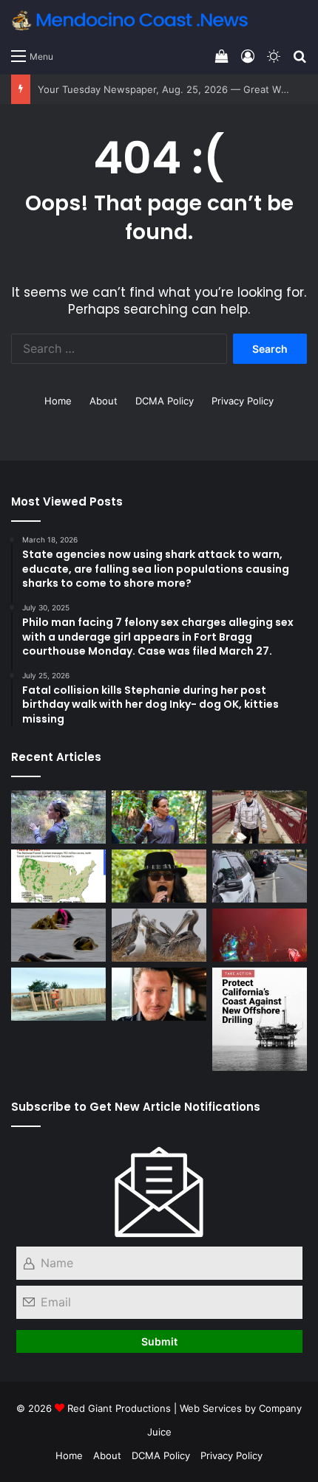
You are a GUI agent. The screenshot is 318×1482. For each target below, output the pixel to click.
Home (58, 401)
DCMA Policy (164, 401)
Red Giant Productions (119, 1408)
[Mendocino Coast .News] (129, 20)
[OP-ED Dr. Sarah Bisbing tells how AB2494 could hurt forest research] (159, 817)
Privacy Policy (243, 401)
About (103, 401)
